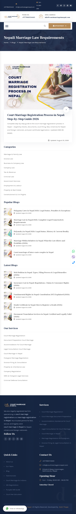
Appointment (59, 26)
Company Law (9, 168)
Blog (7, 471)
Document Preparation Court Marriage (18, 340)
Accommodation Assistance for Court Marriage (54, 422)
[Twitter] (61, 5)
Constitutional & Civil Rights (15, 194)
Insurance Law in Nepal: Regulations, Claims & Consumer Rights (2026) (41, 284)
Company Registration (12, 371)
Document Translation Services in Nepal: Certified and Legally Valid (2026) (42, 315)
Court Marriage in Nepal (13, 353)
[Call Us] (73, 263)
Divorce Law (8, 159)
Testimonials (11, 476)
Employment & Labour (12, 186)
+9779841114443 (9, 7)
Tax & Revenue (10, 172)
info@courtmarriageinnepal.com (25, 7)
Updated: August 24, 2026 (23, 213)
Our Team (9, 466)
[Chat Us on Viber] (73, 257)
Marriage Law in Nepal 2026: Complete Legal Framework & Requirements (39, 221)
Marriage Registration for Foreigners (55, 438)
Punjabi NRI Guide (13, 490)
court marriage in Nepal (14, 427)
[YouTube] (70, 5)
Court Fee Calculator (14, 494)
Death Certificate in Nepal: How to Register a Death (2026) (38, 305)
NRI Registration (12, 485)
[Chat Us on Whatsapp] (73, 251)
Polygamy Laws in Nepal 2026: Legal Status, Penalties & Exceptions (42, 211)
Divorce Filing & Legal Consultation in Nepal (55, 444)
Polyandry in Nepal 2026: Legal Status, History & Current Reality (41, 231)
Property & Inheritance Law (14, 367)
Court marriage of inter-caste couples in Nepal (33, 252)
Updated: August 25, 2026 (23, 234)
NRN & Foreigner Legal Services (16, 376)
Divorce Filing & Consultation (15, 362)
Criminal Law (9, 177)
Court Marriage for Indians (16, 480)
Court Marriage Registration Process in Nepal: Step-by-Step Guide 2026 (36, 117)
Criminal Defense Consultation (16, 380)
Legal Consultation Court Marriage (17, 349)
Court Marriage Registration (14, 336)
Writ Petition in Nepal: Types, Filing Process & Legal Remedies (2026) (40, 273)
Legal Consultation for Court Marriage (56, 429)
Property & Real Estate (12, 190)
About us (9, 462)
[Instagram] (64, 5)
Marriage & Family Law (13, 154)
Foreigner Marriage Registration (16, 358)
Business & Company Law (14, 163)
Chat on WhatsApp (17, 509)
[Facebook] (57, 5)
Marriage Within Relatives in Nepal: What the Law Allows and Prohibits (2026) (39, 242)
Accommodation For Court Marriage (17, 345)
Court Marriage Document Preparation (56, 416)
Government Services (12, 181)
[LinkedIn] (67, 5)
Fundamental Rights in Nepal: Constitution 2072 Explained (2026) (42, 294)
